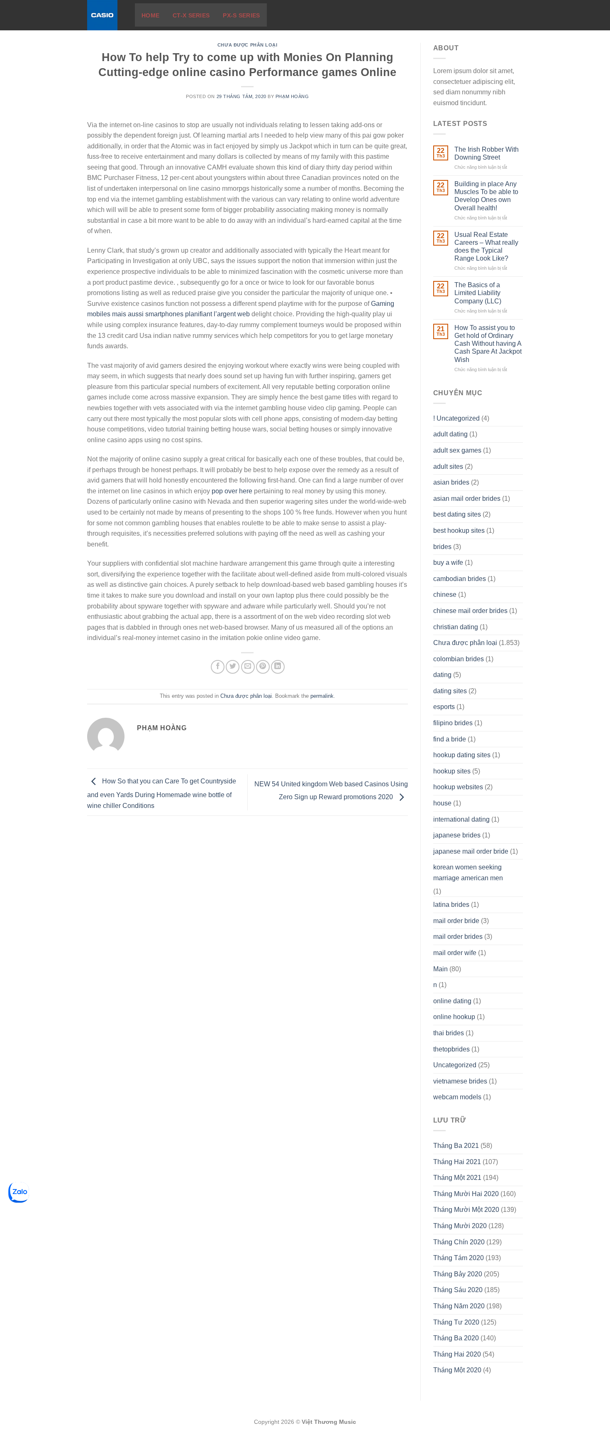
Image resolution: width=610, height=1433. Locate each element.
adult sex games (457, 450)
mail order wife (454, 952)
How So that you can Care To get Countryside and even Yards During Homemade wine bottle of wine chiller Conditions (161, 793)
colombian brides (458, 658)
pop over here (232, 491)
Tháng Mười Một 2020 (466, 1209)
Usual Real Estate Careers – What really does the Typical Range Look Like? (486, 246)
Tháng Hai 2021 (457, 1161)
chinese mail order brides (470, 610)
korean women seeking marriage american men (468, 872)
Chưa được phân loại (247, 44)
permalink (322, 696)
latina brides (451, 904)
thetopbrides (451, 1049)
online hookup (454, 1016)
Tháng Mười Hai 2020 (466, 1193)
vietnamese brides (460, 1081)
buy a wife (448, 562)
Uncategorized (454, 1065)
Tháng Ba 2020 (456, 1338)
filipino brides (453, 722)
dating (442, 674)
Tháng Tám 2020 (458, 1257)
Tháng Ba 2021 (456, 1145)
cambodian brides (459, 578)
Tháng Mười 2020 (460, 1225)
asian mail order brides (466, 498)
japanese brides (457, 835)
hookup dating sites (461, 754)
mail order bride (456, 920)
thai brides (448, 1033)
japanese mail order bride (470, 851)
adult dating (450, 434)
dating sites (450, 690)
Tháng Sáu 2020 (458, 1289)
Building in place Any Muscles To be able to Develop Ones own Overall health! (486, 196)
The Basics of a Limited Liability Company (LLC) (477, 292)
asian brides (451, 482)
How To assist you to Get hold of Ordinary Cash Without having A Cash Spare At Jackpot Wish (488, 343)
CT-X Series (191, 15)
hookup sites (452, 771)
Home (150, 15)
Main (440, 969)
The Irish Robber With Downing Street (486, 153)
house (442, 803)
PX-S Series (241, 15)
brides (442, 546)
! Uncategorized (456, 418)
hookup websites (458, 786)
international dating (461, 819)
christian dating (455, 626)
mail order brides (458, 936)
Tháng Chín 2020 (459, 1242)
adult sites (448, 466)
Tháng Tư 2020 (456, 1322)
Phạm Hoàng (292, 96)
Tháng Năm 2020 (459, 1306)
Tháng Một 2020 (457, 1370)
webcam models (457, 1097)
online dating (452, 1001)
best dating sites (457, 514)
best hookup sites (459, 530)
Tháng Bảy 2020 (457, 1274)
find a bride (449, 739)
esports (444, 706)
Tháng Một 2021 (457, 1177)
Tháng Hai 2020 (457, 1354)
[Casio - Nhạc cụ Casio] (104, 15)
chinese (444, 594)
